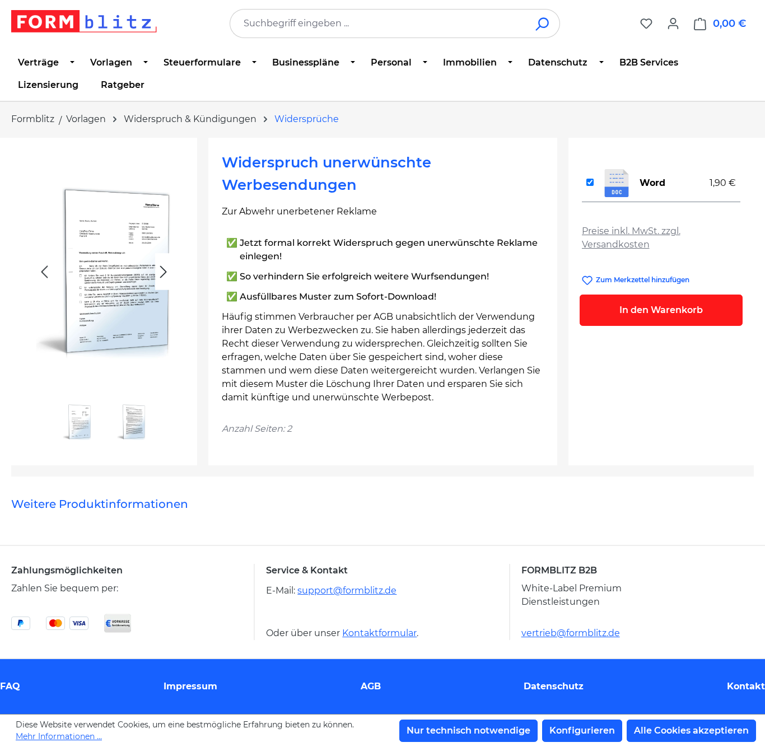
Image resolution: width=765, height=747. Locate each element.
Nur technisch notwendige (468, 730)
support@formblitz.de (347, 590)
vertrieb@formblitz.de (570, 633)
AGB (371, 686)
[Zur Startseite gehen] (84, 21)
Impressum (190, 686)
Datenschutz (554, 686)
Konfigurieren (582, 730)
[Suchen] (543, 23)
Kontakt (746, 686)
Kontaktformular (379, 633)
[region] (104, 297)
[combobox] (378, 23)
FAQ (10, 686)
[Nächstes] (163, 272)
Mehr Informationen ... (59, 736)
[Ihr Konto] (673, 23)
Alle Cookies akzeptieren (691, 730)
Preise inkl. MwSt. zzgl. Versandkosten (631, 238)
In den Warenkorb (661, 310)
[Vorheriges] (44, 272)
